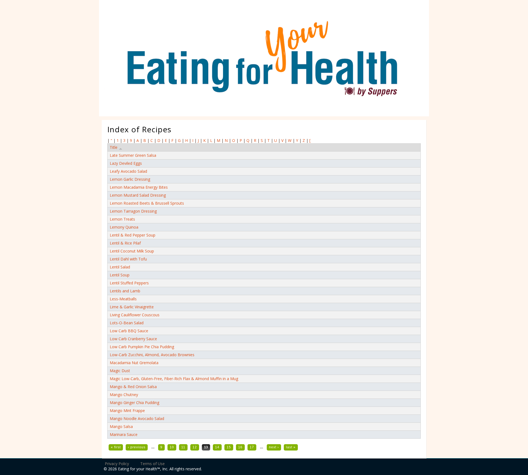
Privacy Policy (117, 463)
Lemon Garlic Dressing (130, 179)
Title (113, 147)
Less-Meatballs (123, 298)
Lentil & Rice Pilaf (125, 243)
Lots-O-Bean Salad (127, 322)
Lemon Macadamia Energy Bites (139, 187)
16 (240, 447)
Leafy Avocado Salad (128, 171)
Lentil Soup (120, 275)
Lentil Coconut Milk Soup (132, 251)
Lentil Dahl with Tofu (128, 259)
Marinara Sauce (124, 434)
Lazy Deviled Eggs (126, 163)
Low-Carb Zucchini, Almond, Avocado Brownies (152, 354)
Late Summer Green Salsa (133, 155)
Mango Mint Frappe (127, 410)
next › (274, 447)
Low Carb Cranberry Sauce (133, 338)
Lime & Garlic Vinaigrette (132, 306)
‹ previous (136, 447)
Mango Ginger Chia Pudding (134, 402)
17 (252, 447)
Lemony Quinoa (124, 227)
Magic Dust (120, 370)
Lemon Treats (122, 219)
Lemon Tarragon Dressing (133, 211)
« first (116, 447)
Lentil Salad (120, 267)
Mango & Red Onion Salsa (133, 386)
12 (195, 447)
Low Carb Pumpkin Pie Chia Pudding (142, 346)
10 (172, 447)
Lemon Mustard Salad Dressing (138, 195)
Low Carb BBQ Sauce (129, 330)
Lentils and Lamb (125, 290)
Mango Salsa (121, 426)
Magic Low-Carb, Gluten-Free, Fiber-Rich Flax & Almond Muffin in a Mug (174, 378)
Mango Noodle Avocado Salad (137, 418)
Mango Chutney (124, 394)
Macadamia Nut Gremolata (134, 362)
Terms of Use (152, 463)
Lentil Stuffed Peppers (129, 282)
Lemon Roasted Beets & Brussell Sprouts (147, 203)
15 (229, 447)
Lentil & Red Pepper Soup (132, 235)
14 (217, 447)
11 (183, 447)
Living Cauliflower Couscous (135, 314)
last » (291, 447)
